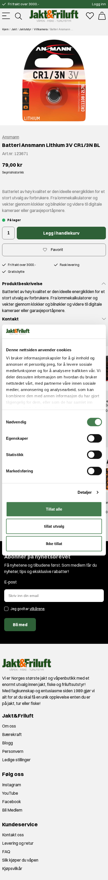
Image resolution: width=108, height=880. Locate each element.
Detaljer (85, 492)
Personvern (12, 751)
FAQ (6, 851)
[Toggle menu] (6, 16)
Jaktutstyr (25, 29)
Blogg (7, 742)
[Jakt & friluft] (53, 16)
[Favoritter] (90, 16)
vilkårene (37, 608)
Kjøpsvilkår (12, 868)
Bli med (20, 624)
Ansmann (10, 137)
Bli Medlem (12, 810)
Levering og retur (18, 843)
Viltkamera (41, 29)
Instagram (11, 784)
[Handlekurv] (102, 16)
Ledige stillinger (16, 759)
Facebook (11, 801)
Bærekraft (12, 734)
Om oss (9, 726)
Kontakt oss (13, 834)
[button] (54, 80)
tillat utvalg (54, 526)
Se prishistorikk (13, 172)
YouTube (10, 793)
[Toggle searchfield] (18, 16)
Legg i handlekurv (61, 233)
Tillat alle (54, 509)
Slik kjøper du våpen (20, 860)
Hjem (5, 29)
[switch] (94, 438)
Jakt (14, 29)
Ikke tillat (54, 543)
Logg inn (99, 4)
